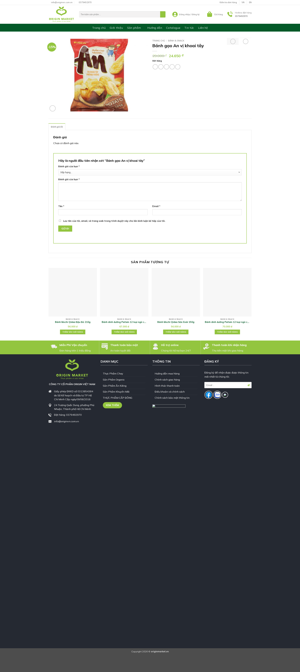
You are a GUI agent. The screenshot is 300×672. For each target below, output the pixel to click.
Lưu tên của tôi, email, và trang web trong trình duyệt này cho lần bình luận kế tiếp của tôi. (114, 221)
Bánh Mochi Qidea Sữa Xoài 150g (175, 322)
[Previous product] (245, 41)
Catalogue (173, 27)
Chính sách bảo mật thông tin (172, 397)
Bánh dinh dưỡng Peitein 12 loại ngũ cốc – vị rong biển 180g (124, 322)
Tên (61, 206)
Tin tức (189, 27)
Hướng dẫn (154, 27)
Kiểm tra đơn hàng (228, 2)
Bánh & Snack (176, 40)
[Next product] (233, 41)
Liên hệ (203, 27)
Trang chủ (99, 27)
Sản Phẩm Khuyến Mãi (116, 391)
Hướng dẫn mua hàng (167, 373)
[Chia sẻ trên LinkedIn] (177, 66)
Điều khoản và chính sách (170, 391)
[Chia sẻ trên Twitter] (160, 66)
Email (156, 206)
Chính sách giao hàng (167, 379)
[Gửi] (162, 14)
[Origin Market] (61, 14)
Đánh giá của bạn (69, 166)
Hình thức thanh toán (167, 385)
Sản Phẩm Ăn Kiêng (114, 385)
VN (243, 2)
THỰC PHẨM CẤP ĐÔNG (117, 397)
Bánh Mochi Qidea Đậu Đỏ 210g (72, 322)
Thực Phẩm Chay (113, 373)
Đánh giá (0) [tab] (57, 126)
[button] (214, 14)
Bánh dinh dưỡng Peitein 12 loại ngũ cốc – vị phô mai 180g (227, 322)
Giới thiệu (116, 27)
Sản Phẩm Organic (114, 379)
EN (250, 2)
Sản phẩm (134, 27)
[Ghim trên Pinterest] (172, 66)
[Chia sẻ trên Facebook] (155, 66)
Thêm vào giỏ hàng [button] (72, 332)
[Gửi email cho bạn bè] (166, 66)
